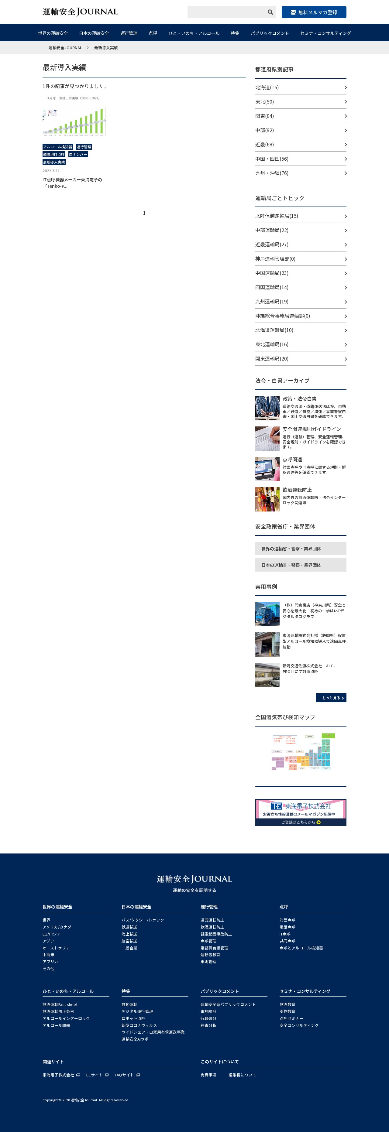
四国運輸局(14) (272, 287)
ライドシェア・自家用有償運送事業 (153, 1032)
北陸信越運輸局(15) (276, 215)
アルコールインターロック (66, 1018)
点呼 (153, 33)
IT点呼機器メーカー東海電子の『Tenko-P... (72, 182)
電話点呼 (287, 927)
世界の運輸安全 (53, 33)
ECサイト (94, 1075)
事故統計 (208, 1011)
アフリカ (50, 961)
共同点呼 (287, 941)
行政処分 (208, 1018)
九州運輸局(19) (272, 301)
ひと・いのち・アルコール (193, 33)
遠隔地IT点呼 (54, 154)
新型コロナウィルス (139, 1025)
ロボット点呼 (133, 1018)
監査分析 (208, 1025)
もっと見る (331, 697)
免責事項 (208, 1075)
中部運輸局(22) (272, 230)
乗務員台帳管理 (214, 948)
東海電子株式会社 (58, 1075)
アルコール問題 (56, 1025)
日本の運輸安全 (94, 33)
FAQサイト (124, 1075)
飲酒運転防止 (212, 927)
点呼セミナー (291, 1018)
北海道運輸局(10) (274, 329)
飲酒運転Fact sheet (60, 1004)
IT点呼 (285, 934)
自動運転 (129, 1004)
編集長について (242, 1075)
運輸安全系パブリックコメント (228, 1004)
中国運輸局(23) (272, 272)
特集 (235, 33)
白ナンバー (78, 154)
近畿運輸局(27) (272, 244)
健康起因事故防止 (216, 934)
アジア (48, 941)
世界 (46, 920)
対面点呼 (287, 920)
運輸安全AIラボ (135, 1039)
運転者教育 (210, 954)
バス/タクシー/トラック (143, 920)
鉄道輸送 (129, 927)
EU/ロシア (52, 934)
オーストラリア (56, 948)
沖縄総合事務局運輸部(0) (282, 315)
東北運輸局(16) (272, 344)
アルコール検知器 (57, 146)
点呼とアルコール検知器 (301, 948)
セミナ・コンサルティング (325, 33)
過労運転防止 (212, 920)
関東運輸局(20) (272, 358)
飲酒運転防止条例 (58, 1011)
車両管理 (208, 961)
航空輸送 (129, 941)
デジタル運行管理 (137, 1011)
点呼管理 (208, 941)
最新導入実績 (54, 161)
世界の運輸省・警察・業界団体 (291, 548)
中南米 (48, 954)
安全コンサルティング (299, 1025)
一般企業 (129, 948)
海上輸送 (129, 934)
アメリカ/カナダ (57, 927)
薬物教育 (287, 1011)
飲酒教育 (287, 1004)
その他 (48, 968)
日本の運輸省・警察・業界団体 (291, 565)
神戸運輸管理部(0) (275, 258)
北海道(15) (267, 87)
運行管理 (128, 33)
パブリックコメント (270, 33)
